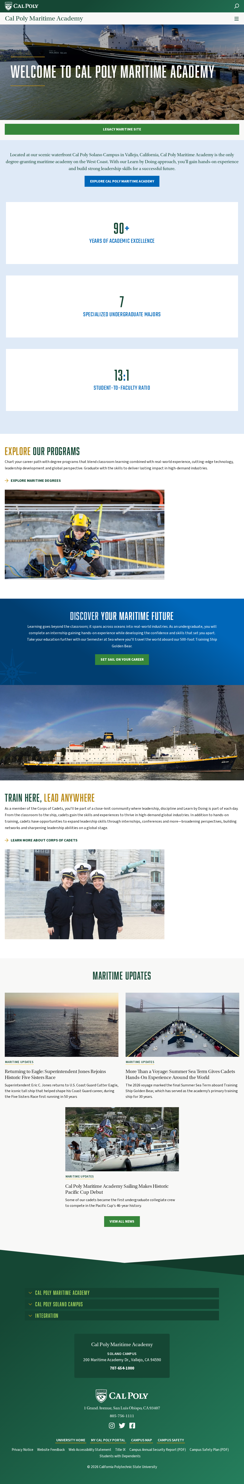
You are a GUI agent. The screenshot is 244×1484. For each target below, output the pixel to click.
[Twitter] (122, 1425)
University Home (70, 1440)
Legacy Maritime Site (122, 129)
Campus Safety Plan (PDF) (209, 1450)
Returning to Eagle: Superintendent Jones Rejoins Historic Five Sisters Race (55, 1074)
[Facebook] (132, 1425)
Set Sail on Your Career (122, 659)
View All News (122, 1221)
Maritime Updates (19, 1062)
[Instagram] (112, 1425)
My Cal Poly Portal (108, 1440)
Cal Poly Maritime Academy (44, 18)
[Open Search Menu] (236, 6)
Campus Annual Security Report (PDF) (157, 1450)
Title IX (120, 1450)
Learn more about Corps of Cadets (44, 840)
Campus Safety (171, 1440)
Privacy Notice (22, 1450)
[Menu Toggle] (236, 18)
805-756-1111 (122, 1415)
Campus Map (141, 1440)
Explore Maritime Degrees (36, 480)
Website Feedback (51, 1450)
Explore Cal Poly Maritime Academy (122, 181)
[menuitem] (112, 1425)
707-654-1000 (122, 1368)
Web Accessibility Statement (90, 1450)
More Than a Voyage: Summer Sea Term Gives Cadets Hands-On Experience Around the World (180, 1074)
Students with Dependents (120, 1456)
